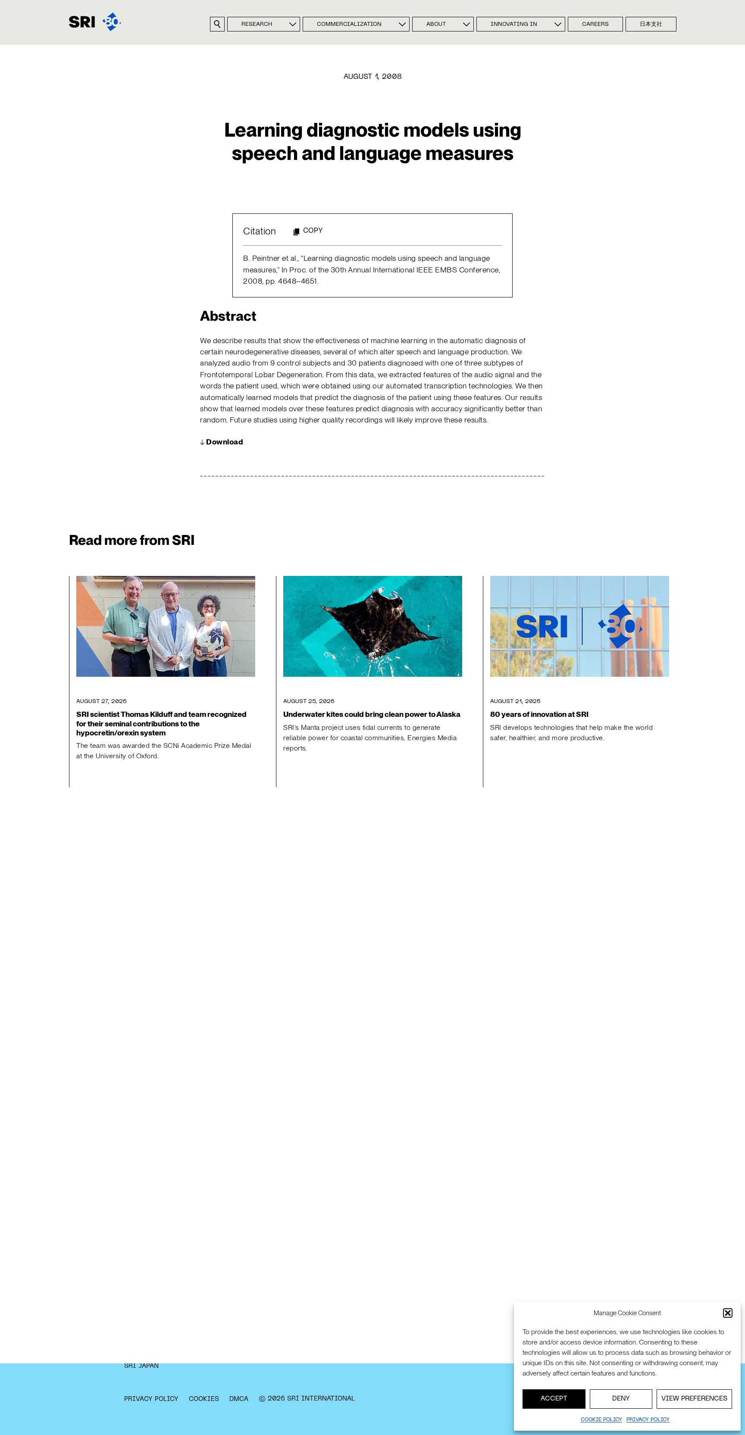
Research (256, 24)
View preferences (694, 1399)
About (436, 24)
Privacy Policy (151, 1399)
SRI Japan (141, 1366)
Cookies (204, 1399)
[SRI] (95, 22)
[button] (727, 1313)
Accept (554, 1399)
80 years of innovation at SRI (539, 714)
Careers (595, 24)
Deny (621, 1399)
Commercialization (349, 24)
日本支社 (651, 24)
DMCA (238, 1399)
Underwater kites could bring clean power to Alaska (371, 714)
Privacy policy (648, 1419)
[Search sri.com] (217, 24)
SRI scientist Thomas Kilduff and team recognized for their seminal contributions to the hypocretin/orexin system (161, 723)
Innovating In (514, 24)
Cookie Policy (601, 1419)
